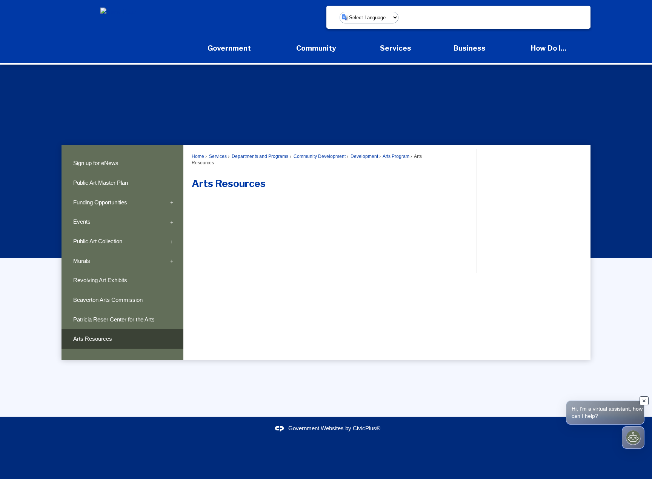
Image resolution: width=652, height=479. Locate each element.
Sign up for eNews (95, 163)
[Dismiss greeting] (644, 400)
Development (363, 156)
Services (217, 156)
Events (82, 221)
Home (198, 156)
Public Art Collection (97, 241)
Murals (81, 261)
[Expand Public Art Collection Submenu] (171, 241)
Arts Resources (92, 338)
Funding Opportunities (100, 202)
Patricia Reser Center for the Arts (114, 319)
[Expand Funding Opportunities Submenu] (171, 202)
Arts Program (395, 156)
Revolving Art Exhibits (100, 280)
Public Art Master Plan (100, 182)
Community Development (319, 156)
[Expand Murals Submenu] (171, 261)
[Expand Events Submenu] (171, 222)
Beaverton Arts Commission (108, 300)
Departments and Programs (259, 156)
